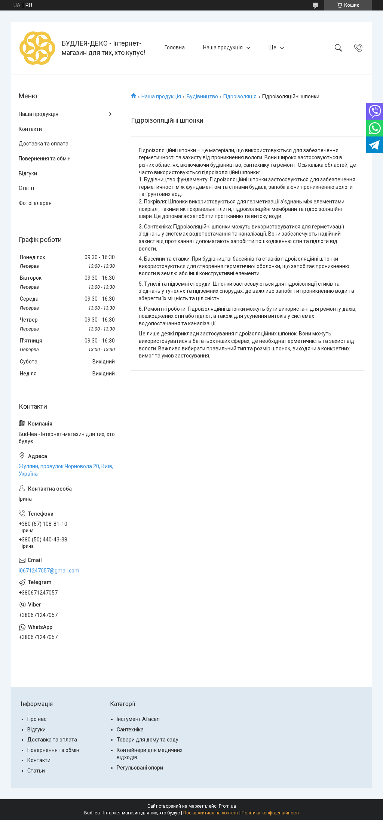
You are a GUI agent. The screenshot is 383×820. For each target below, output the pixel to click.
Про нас (36, 719)
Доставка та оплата (43, 144)
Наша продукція (223, 47)
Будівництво (202, 96)
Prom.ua (227, 806)
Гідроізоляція (240, 96)
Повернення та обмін (45, 159)
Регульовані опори (140, 768)
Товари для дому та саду (147, 740)
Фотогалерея (35, 203)
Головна (175, 47)
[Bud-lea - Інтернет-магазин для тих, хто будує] (37, 48)
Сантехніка (130, 730)
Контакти (30, 129)
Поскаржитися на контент (210, 813)
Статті (26, 188)
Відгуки (28, 173)
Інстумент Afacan (138, 719)
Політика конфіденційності (270, 813)
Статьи (36, 771)
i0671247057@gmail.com (49, 571)
